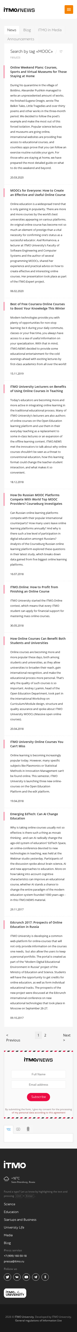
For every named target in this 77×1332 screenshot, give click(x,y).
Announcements (20, 39)
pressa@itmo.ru (14, 1261)
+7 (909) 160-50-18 (15, 1256)
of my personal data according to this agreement (38, 1112)
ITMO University (24, 1317)
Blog (27, 30)
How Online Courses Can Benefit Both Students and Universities (38, 640)
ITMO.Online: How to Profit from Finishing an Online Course (34, 589)
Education (11, 1212)
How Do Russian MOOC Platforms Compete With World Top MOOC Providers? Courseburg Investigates (36, 499)
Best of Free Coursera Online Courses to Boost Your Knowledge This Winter (37, 306)
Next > (67, 1038)
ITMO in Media (50, 30)
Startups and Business (20, 1220)
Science (9, 1204)
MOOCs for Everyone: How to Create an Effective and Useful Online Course (37, 192)
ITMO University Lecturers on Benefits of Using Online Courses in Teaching (38, 389)
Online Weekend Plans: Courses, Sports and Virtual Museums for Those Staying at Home (38, 71)
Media (8, 1235)
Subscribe (38, 1097)
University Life (14, 1228)
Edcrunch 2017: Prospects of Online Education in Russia (36, 924)
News (11, 30)
